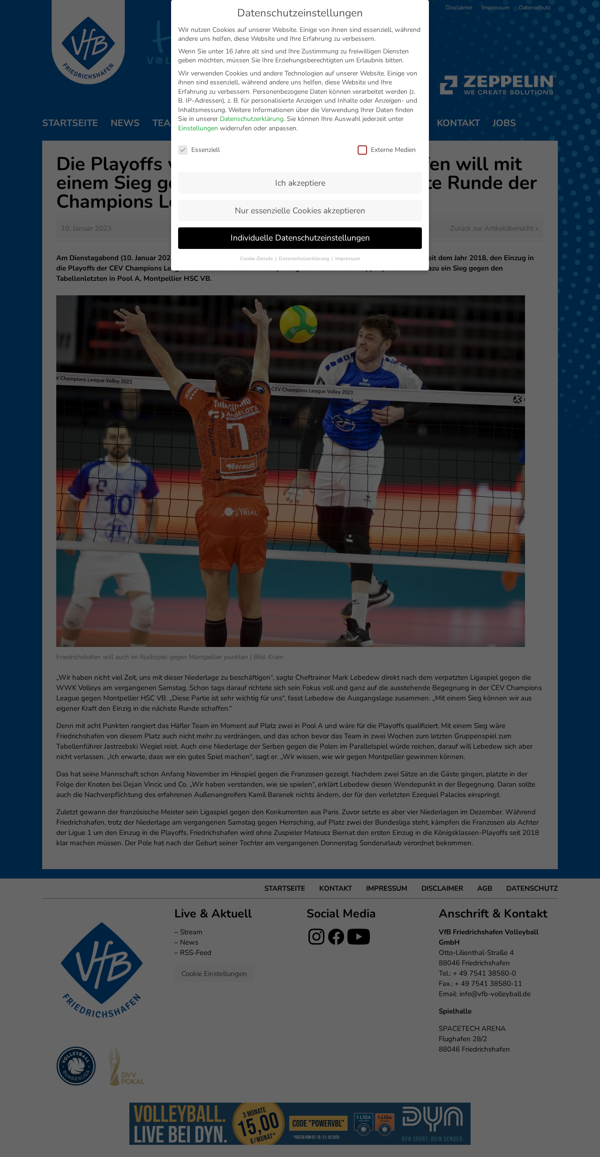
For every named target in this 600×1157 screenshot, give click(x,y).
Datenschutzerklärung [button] (304, 258)
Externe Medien (393, 149)
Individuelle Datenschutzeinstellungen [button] (300, 237)
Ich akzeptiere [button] (300, 182)
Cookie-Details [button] (257, 258)
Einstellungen (198, 128)
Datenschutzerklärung (252, 118)
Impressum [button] (347, 258)
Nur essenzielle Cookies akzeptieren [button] (300, 210)
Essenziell (205, 149)
